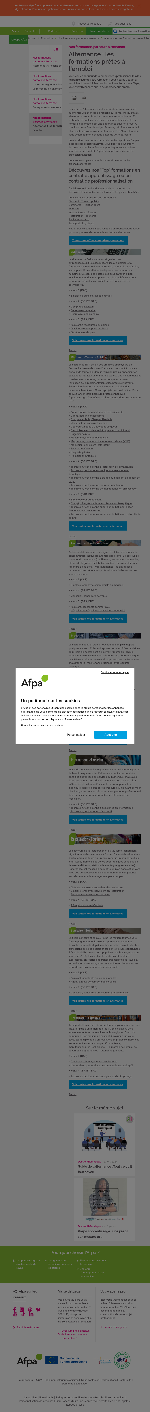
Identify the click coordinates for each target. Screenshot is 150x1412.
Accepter (110, 734)
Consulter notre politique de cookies (42, 725)
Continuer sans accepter (115, 672)
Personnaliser (76, 734)
